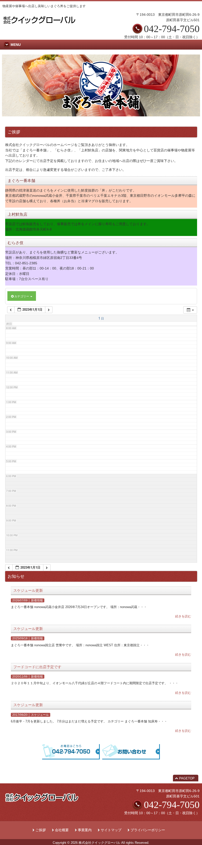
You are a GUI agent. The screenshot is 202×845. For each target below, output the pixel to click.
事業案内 (85, 830)
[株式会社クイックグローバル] (39, 25)
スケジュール (40, 715)
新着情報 (37, 600)
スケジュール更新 (28, 591)
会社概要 (62, 830)
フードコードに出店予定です (37, 667)
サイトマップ (111, 830)
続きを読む (183, 616)
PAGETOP (187, 778)
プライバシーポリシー (148, 830)
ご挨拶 (40, 830)
